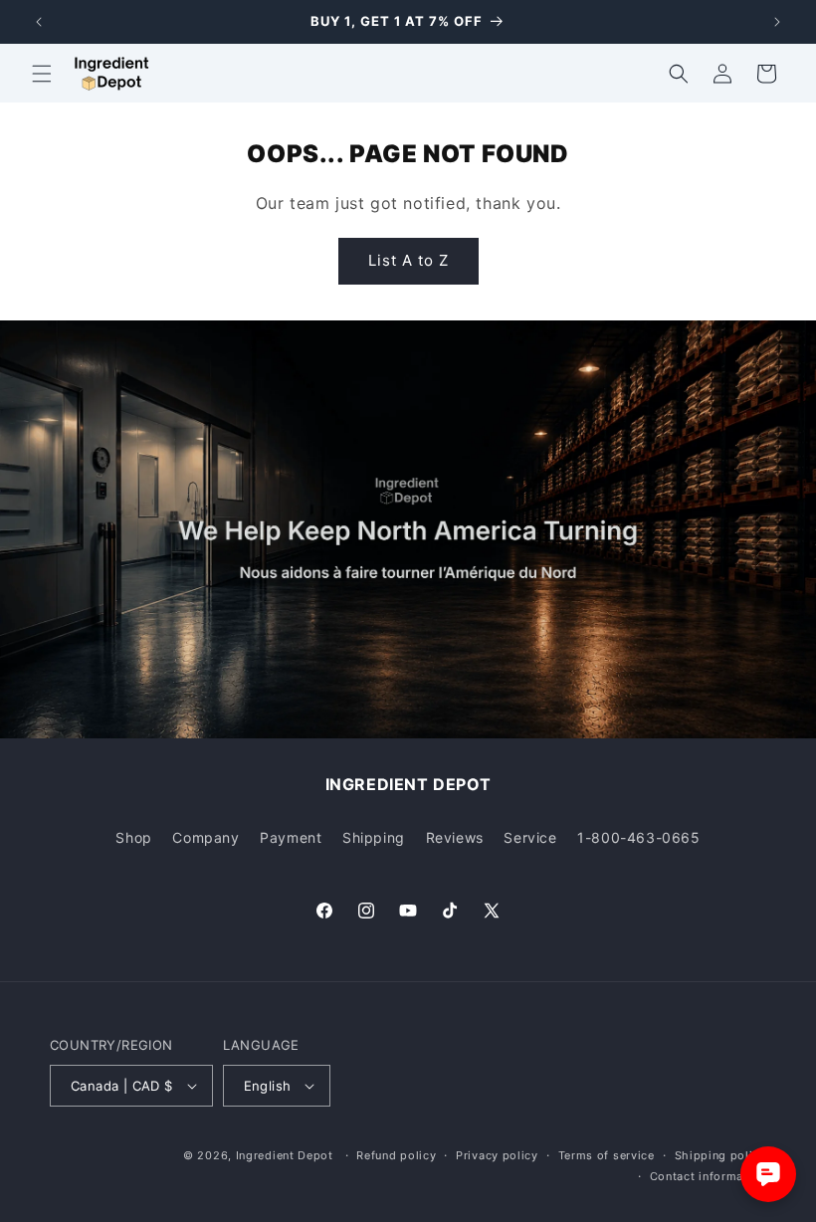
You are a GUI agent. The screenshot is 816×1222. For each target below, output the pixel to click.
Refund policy (396, 1155)
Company (205, 837)
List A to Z (408, 260)
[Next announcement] (777, 22)
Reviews (455, 837)
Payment (290, 837)
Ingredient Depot (284, 1155)
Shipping (373, 837)
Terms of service (606, 1155)
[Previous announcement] (39, 22)
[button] (42, 74)
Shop (133, 837)
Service (530, 837)
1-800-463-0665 (638, 837)
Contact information (708, 1176)
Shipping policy (721, 1155)
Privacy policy (497, 1155)
